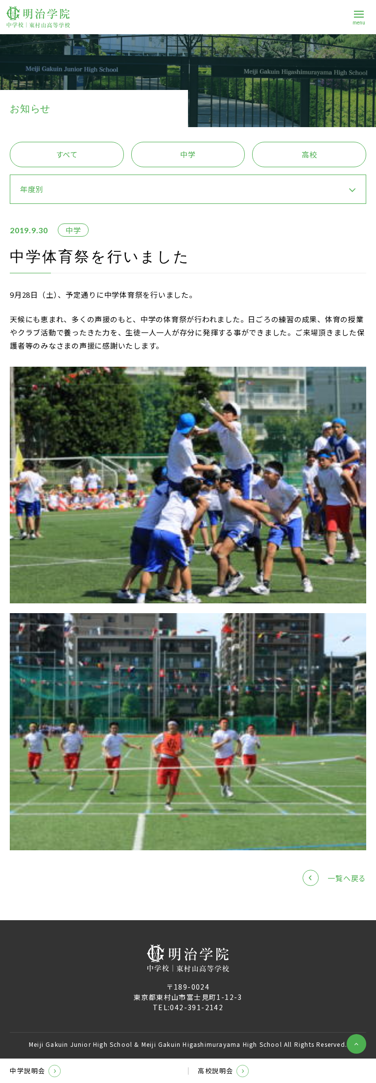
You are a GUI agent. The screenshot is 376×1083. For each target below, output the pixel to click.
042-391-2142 (196, 1007)
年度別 (31, 189)
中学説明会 (28, 1070)
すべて (67, 154)
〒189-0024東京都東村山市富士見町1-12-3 (188, 992)
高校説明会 (216, 1070)
